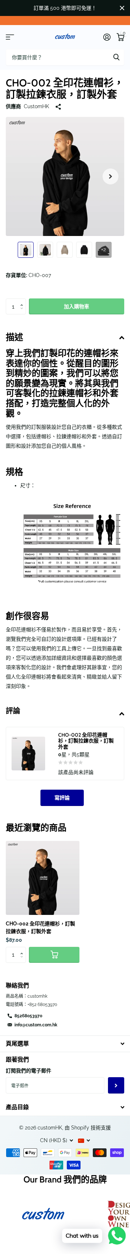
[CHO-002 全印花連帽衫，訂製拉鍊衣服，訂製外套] (42, 878)
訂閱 (116, 1085)
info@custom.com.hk (35, 1024)
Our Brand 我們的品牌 (65, 1179)
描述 (14, 337)
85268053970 (28, 1015)
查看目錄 (10, 37)
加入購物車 (76, 306)
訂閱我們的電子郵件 (28, 1071)
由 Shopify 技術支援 (88, 1128)
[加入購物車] (54, 955)
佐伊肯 (116, 57)
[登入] (106, 37)
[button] (110, 176)
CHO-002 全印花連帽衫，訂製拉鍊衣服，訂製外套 (40, 927)
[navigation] (26, 250)
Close (122, 8)
